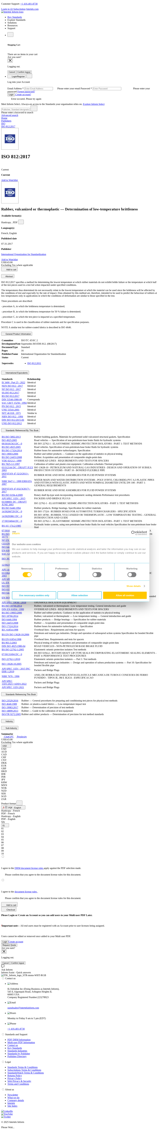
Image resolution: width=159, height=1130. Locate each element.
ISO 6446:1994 (9, 619)
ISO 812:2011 (34, 363)
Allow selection (79, 595)
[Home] (12, 12)
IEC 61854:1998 (10, 629)
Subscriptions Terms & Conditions (24, 1070)
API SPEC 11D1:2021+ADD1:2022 (14, 682)
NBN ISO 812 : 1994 (12, 416)
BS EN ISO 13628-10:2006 (15, 634)
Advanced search (9, 115)
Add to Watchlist (9, 180)
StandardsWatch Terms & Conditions (25, 1072)
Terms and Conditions (18, 1084)
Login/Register (18, 76)
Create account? (23, 94)
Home (4, 118)
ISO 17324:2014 (10, 626)
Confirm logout (23, 72)
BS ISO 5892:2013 (11, 436)
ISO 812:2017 (8, 126)
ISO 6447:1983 (9, 593)
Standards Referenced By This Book (22, 430)
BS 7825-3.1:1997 (11, 464)
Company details (15, 1100)
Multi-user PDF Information (21, 1042)
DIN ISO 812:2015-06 (13, 420)
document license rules (26, 891)
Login (11, 95)
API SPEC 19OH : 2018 (14, 602)
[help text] (21, 222)
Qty (3, 822)
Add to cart (11, 269)
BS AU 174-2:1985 (11, 526)
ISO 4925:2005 (9, 440)
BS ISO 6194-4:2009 (12, 495)
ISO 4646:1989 (9, 704)
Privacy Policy (14, 1078)
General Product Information (18, 334)
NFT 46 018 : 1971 (11, 413)
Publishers (6, 121)
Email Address (44, 88)
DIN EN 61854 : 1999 (13, 609)
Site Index (12, 1106)
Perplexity (21, 736)
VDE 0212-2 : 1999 (11, 460)
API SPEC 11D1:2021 (13, 687)
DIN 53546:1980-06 (12, 399)
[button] (6, 746)
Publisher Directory (17, 1056)
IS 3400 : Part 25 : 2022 (13, 382)
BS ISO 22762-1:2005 (13, 649)
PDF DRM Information (19, 1039)
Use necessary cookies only (34, 595)
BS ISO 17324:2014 (12, 450)
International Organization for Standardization (23, 254)
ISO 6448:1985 (9, 547)
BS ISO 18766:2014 (12, 606)
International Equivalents (16, 373)
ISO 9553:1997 (9, 586)
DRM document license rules (29, 868)
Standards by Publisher (18, 1053)
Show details (134, 586)
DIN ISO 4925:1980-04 (13, 646)
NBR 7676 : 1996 (10, 676)
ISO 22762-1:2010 (11, 659)
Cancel (12, 72)
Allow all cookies (125, 595)
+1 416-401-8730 (29, 3)
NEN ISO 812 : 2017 (12, 386)
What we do (13, 1097)
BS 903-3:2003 (9, 642)
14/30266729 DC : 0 (12, 511)
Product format (8, 803)
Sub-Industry (11, 728)
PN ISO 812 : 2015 (11, 406)
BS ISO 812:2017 (10, 396)
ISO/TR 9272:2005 (11, 714)
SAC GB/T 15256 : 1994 (14, 403)
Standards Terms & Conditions (22, 1067)
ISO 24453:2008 (10, 623)
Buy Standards (14, 17)
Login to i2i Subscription (13, 9)
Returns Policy (14, 1075)
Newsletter (12, 1094)
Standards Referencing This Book (20, 694)
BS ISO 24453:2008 (12, 457)
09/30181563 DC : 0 (12, 443)
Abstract (9, 276)
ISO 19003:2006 (10, 454)
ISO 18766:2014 (10, 616)
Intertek (11, 1103)
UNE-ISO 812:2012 (12, 423)
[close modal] (10, 61)
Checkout (10, 910)
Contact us (12, 1045)
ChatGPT (8, 736)
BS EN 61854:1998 (11, 639)
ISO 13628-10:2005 (11, 664)
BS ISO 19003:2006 (12, 612)
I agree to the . (19, 891)
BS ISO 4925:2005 (11, 447)
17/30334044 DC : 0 (12, 521)
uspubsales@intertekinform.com (23, 1007)
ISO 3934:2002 (9, 558)
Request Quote (9, 945)
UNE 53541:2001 (10, 409)
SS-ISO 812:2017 (10, 392)
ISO (3, 123)
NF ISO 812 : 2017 (11, 389)
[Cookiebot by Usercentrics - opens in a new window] (133, 533)
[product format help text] (19, 803)
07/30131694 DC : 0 (12, 654)
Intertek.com (32, 9)
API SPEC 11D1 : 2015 (13, 498)
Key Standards (14, 1048)
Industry (9, 721)
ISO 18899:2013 (10, 711)
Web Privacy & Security (19, 1081)
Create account (16, 941)
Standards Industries (17, 1050)
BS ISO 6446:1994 (11, 508)
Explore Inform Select (93, 104)
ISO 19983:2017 (10, 707)
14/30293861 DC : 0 (12, 516)
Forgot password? (26, 91)
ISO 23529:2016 (10, 700)
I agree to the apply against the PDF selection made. (41, 868)
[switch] (62, 574)
